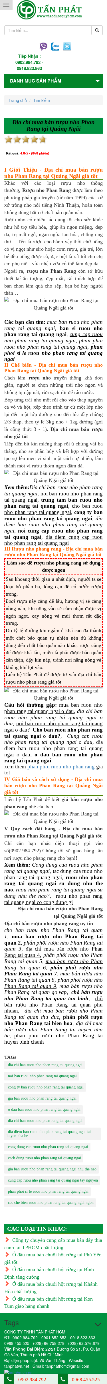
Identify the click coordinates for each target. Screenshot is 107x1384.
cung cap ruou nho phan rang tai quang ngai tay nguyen (53, 1180)
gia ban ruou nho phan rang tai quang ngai (42, 1098)
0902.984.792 (28, 62)
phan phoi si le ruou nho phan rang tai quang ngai (48, 1191)
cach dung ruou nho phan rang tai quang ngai (44, 1158)
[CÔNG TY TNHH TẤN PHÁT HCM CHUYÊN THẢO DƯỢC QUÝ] (53, 10)
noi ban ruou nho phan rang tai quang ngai (42, 1076)
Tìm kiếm (41, 100)
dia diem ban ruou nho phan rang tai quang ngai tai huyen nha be (49, 1134)
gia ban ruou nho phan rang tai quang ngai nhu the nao (52, 1169)
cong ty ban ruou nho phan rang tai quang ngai (46, 1087)
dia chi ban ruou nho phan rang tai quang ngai (45, 1065)
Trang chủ (18, 100)
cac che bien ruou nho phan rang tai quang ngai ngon (51, 1202)
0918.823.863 (29, 68)
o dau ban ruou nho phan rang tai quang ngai (44, 1109)
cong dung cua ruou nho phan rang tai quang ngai (48, 1147)
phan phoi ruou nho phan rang (61, 767)
